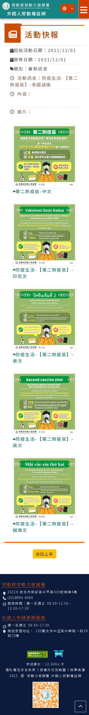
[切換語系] (67, 8)
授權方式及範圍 (53, 669)
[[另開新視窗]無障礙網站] (37, 654)
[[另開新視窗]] (59, 654)
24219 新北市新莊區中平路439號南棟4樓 (42, 591)
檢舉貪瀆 (77, 669)
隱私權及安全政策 (21, 669)
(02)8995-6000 (20, 597)
